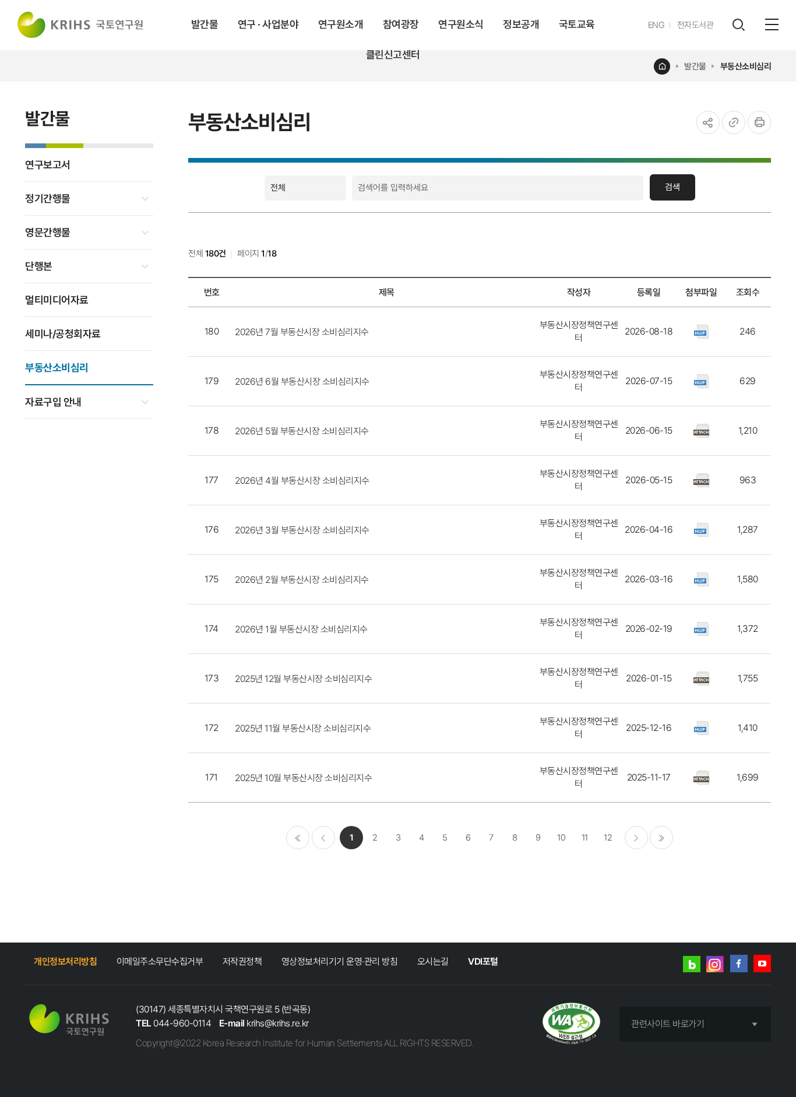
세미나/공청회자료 (63, 334)
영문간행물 (48, 232)
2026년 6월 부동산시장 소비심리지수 (302, 381)
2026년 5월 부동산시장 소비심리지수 (302, 431)
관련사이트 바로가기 (667, 1023)
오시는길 (433, 961)
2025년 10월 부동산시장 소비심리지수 (303, 777)
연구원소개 (341, 24)
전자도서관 (695, 25)
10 (561, 837)
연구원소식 (461, 24)
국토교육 (577, 24)
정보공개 (521, 24)
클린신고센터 (393, 54)
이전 (323, 837)
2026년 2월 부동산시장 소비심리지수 (302, 579)
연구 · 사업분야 (268, 24)
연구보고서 (48, 165)
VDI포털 (483, 961)
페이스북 (739, 963)
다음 (636, 837)
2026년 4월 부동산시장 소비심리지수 (302, 480)
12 (608, 837)
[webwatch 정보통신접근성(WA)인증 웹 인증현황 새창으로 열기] (571, 1024)
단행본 (38, 266)
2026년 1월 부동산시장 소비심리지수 (301, 629)
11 (585, 837)
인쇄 (759, 122)
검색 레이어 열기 (738, 25)
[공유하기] (708, 122)
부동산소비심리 (746, 66)
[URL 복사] (733, 122)
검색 (672, 187)
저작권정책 (242, 961)
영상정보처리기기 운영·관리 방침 (339, 961)
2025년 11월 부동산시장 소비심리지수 (303, 728)
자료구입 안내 (53, 402)
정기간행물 (48, 198)
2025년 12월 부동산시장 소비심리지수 (303, 678)
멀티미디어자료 (57, 300)
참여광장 (401, 24)
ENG (656, 25)
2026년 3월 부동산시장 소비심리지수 (302, 530)
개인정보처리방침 (65, 961)
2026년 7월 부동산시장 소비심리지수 (302, 331)
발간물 (205, 24)
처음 (297, 837)
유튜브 (762, 963)
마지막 (661, 837)
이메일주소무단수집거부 (160, 961)
